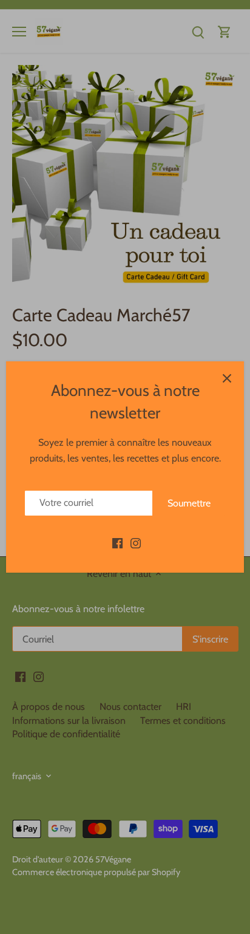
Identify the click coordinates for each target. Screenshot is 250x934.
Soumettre (189, 503)
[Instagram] (135, 542)
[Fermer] (227, 378)
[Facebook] (117, 542)
